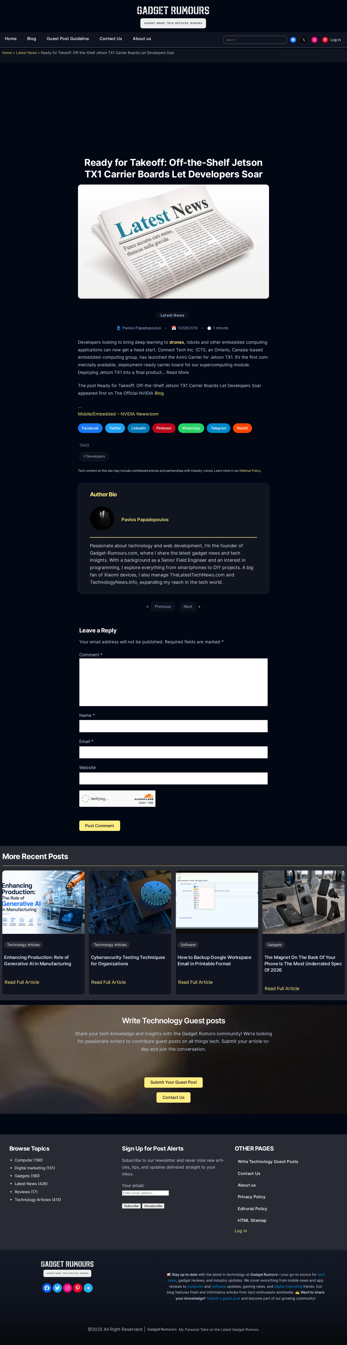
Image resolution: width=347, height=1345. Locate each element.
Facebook (90, 428)
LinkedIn (139, 428)
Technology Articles (23, 944)
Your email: (133, 1185)
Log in (335, 40)
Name (87, 715)
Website (87, 767)
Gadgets (274, 944)
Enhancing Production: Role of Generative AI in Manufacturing (37, 960)
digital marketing (288, 1286)
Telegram (218, 428)
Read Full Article (23, 983)
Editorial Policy (250, 470)
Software (188, 944)
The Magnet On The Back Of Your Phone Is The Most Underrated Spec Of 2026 (303, 963)
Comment (91, 654)
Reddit (242, 428)
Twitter (115, 428)
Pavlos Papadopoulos (141, 327)
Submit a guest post (223, 1298)
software (219, 1286)
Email (86, 741)
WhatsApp (191, 428)
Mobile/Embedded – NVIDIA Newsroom (118, 413)
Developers (95, 456)
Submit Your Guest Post (173, 1082)
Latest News (26, 52)
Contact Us (174, 1097)
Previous (163, 606)
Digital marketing (30, 1168)
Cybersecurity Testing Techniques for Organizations (128, 960)
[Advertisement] (173, 105)
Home (7, 52)
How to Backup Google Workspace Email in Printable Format (214, 960)
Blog (159, 393)
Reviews (22, 1191)
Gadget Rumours (162, 1329)
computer (195, 1286)
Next (188, 606)
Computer (24, 1160)
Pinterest (163, 428)
